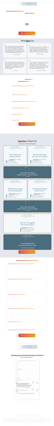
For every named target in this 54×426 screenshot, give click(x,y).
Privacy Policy (32, 393)
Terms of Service (28, 393)
